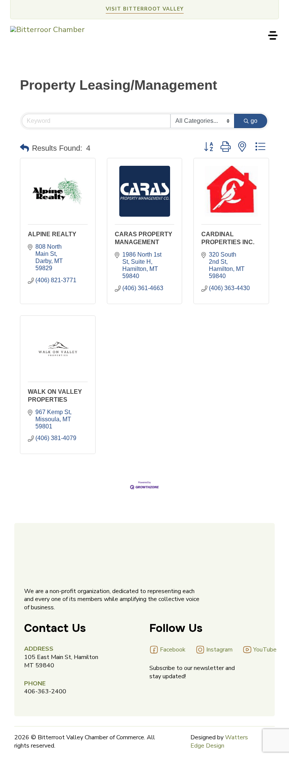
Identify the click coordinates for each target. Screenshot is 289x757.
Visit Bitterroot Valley (145, 9)
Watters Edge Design (219, 741)
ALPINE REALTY (52, 234)
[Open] (273, 35)
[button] (24, 148)
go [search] (254, 121)
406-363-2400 (45, 691)
